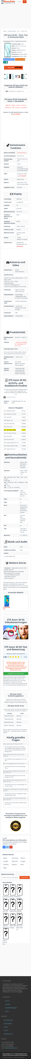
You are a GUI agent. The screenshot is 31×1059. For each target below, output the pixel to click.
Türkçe (8, 1055)
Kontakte (7, 1004)
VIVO (22, 864)
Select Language (7, 1053)
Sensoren (17, 107)
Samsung (15, 858)
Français (25, 1053)
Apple (5, 858)
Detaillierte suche (8, 1034)
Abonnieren (25, 877)
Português (16, 1055)
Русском (5, 1055)
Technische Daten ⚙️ (9, 59)
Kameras (18, 105)
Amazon (23, 176)
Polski (20, 1055)
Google (22, 861)
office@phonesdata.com (11, 1048)
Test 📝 (5, 62)
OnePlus (6, 864)
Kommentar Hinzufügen (16, 673)
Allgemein (8, 105)
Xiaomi (22, 858)
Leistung (23, 105)
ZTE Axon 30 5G (21, 153)
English (17, 1053)
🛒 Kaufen (10, 67)
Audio (13, 107)
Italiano (12, 1055)
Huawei (5, 861)
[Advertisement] (15, 16)
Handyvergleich (8, 1023)
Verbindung (8, 107)
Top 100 (6, 1030)
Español (21, 1053)
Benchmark (24, 107)
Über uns (7, 1001)
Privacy (7, 1011)
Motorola (15, 861)
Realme (14, 864)
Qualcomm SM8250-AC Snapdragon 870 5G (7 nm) (21, 344)
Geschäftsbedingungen (11, 1008)
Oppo (5, 868)
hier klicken (16, 114)
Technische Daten (8, 1020)
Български (25, 1055)
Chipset (6, 1027)
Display (13, 105)
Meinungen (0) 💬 (20, 59)
